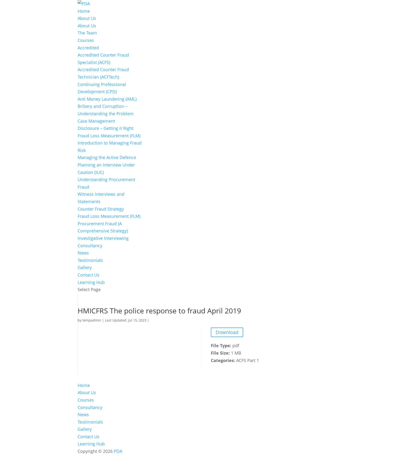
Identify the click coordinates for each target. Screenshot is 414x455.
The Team (87, 33)
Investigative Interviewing (103, 238)
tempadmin (91, 320)
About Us (87, 18)
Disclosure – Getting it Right (105, 128)
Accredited (88, 48)
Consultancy (90, 245)
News (83, 253)
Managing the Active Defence (107, 157)
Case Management (96, 121)
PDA (118, 451)
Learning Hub (91, 282)
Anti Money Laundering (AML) (107, 99)
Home (84, 11)
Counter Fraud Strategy (101, 209)
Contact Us (88, 275)
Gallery (85, 267)
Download (227, 332)
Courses (86, 40)
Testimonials (90, 260)
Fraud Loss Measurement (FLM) (109, 135)
